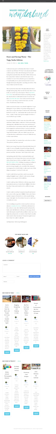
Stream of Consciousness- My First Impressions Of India (36, 308)
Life (9, 253)
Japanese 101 (21, 251)
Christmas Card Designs (26, 374)
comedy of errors (16, 206)
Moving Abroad (10, 251)
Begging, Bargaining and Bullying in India (16, 309)
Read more (46, 61)
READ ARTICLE (10, 256)
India (22, 63)
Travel (26, 63)
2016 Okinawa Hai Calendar (36, 374)
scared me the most (14, 98)
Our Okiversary (33, 251)
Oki (11, 253)
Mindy (7, 329)
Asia (19, 63)
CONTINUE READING (7, 352)
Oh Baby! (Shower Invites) (16, 368)
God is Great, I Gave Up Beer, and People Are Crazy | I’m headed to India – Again (7, 314)
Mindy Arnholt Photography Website (7, 375)
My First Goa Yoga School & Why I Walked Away (26, 310)
